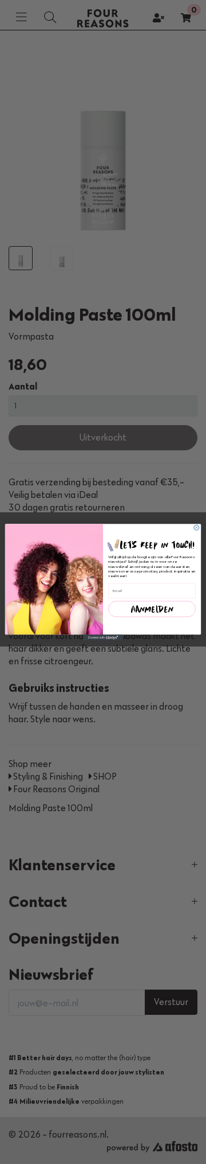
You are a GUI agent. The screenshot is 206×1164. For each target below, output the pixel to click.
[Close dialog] (196, 527)
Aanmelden (151, 609)
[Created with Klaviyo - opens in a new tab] (103, 637)
